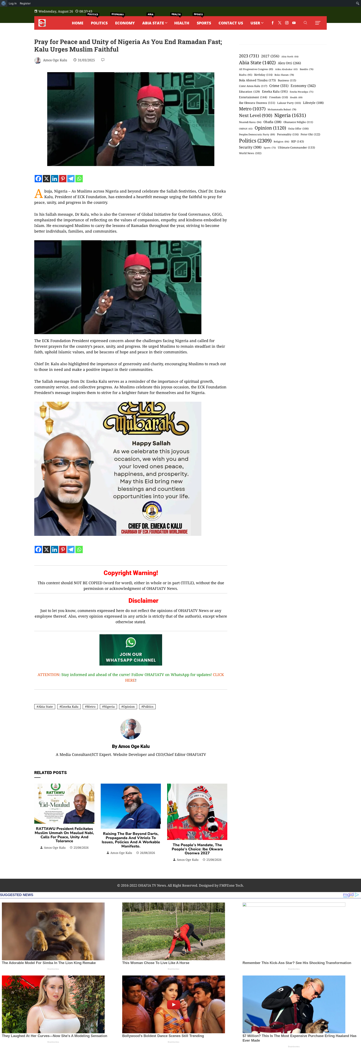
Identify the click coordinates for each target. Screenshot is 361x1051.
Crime (279, 85)
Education (249, 91)
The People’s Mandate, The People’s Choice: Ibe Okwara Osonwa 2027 (197, 849)
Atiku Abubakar (286, 69)
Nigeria (109, 707)
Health (296, 97)
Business (287, 80)
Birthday (263, 75)
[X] (46, 178)
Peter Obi (310, 134)
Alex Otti (289, 63)
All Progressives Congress (256, 69)
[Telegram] (71, 178)
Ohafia (272, 122)
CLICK (218, 674)
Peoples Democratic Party (257, 134)
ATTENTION (48, 674)
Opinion (129, 707)
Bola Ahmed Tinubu (257, 80)
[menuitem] (3, 3)
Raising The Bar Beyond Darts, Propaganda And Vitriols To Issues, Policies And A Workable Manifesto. (131, 839)
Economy (303, 85)
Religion (281, 141)
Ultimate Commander (296, 147)
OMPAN (246, 128)
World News (250, 153)
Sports (270, 147)
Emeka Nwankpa (301, 91)
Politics (148, 707)
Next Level (255, 115)
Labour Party (289, 103)
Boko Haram (284, 74)
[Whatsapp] (79, 178)
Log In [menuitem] (13, 3)
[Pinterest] (62, 178)
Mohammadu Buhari (282, 109)
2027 (270, 56)
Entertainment (253, 97)
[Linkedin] (54, 178)
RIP (297, 141)
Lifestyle (313, 103)
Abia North (290, 56)
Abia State (45, 707)
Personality (288, 134)
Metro (91, 707)
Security (250, 147)
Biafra (245, 75)
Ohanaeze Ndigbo (298, 122)
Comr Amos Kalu (253, 86)
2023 (249, 56)
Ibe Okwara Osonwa (257, 103)
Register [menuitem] (25, 3)
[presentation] (38, 823)
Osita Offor (298, 128)
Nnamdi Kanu (250, 122)
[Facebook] (38, 178)
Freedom (278, 97)
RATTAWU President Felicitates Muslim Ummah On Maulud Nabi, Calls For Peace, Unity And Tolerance (64, 834)
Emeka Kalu (69, 707)
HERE (130, 680)
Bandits (306, 69)
